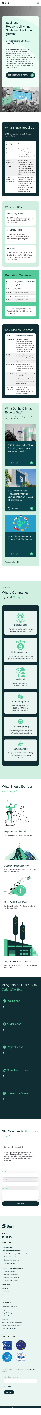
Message (5, 1188)
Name (4, 1171)
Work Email (11, 1377)
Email (4, 1180)
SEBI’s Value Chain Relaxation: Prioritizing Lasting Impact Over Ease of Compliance (20, 495)
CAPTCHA (7, 1386)
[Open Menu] (37, 3)
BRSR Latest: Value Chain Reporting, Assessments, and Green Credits (20, 448)
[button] (20, 1008)
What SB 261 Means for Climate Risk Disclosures (20, 538)
